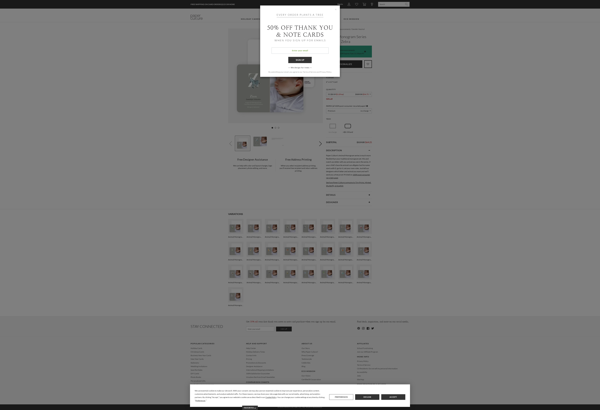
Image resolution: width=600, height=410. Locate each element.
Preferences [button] (200, 400)
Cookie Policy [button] (270, 397)
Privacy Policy (325, 72)
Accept (393, 397)
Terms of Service (309, 72)
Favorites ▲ (250, 408)
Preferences (341, 397)
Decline (367, 397)
